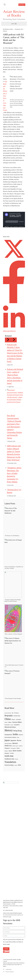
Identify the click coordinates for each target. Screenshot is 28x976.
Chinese (13, 719)
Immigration (8, 734)
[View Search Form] (4, 4)
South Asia (9, 756)
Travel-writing (9, 765)
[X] (14, 259)
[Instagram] (5, 952)
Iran (18, 737)
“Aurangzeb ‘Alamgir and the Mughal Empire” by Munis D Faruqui (13, 600)
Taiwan (16, 759)
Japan (7, 740)
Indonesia (21, 734)
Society (12, 753)
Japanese (13, 740)
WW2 (19, 765)
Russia (10, 751)
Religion (6, 750)
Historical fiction (10, 727)
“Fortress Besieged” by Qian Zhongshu (13, 698)
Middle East (8, 746)
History (13, 331)
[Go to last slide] (8, 340)
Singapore (7, 753)
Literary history (8, 743)
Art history (16, 713)
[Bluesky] (7, 952)
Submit (6, 949)
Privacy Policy (12, 942)
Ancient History (8, 713)
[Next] (14, 340)
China (8, 718)
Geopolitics (17, 724)
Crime (6, 722)
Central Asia (16, 715)
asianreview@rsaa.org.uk (16, 913)
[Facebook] (14, 303)
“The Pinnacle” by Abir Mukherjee (12, 535)
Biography (6, 331)
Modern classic (15, 745)
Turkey (15, 765)
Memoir (15, 743)
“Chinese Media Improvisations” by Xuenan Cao (14, 666)
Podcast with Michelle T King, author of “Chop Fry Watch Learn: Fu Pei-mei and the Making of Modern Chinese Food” (15, 353)
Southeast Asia (9, 759)
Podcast (5, 31)
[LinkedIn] (14, 328)
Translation (10, 761)
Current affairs (17, 722)
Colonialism (18, 719)
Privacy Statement (10, 971)
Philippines (7, 748)
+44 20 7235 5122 (9, 910)
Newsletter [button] (21, 4)
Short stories (17, 751)
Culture (10, 722)
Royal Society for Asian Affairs (10, 902)
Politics (18, 748)
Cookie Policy (9, 969)
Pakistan (20, 745)
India (15, 734)
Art (12, 713)
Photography (13, 748)
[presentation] (15, 401)
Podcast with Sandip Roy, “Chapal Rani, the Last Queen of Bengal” (14, 567)
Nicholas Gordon (9, 29)
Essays (11, 724)
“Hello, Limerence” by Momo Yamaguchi (13, 634)
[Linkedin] (8, 952)
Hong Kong (17, 730)
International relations (10, 737)
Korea (19, 740)
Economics (7, 724)
